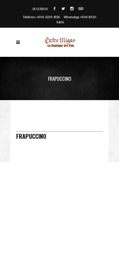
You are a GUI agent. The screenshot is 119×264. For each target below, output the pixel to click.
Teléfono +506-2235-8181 (41, 17)
